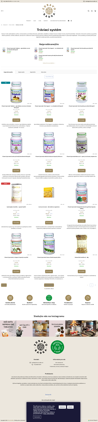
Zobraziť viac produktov (48, 63)
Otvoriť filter (48, 76)
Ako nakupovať (59, 362)
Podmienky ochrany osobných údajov (59, 366)
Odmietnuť (62, 407)
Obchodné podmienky (59, 364)
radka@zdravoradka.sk (91, 1)
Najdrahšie (32, 72)
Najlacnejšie (21, 72)
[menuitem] (28, 20)
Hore (4, 285)
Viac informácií (48, 413)
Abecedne (43, 72)
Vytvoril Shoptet (93, 420)
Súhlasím (70, 407)
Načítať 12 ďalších (49, 285)
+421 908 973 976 (11, 1)
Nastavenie (37, 417)
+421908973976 (37, 364)
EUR (2, 11)
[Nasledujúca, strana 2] (91, 285)
